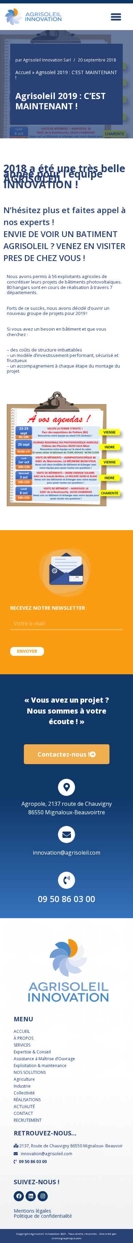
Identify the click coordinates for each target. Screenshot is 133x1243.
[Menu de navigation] (119, 16)
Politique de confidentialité (43, 1216)
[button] (66, 754)
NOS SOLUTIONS (30, 1072)
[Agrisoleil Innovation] (33, 16)
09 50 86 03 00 (66, 898)
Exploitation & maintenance (40, 1065)
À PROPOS (23, 1038)
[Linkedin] (31, 1196)
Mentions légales (32, 1210)
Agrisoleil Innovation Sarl (47, 60)
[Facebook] (19, 1196)
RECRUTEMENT (28, 1120)
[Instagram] (43, 1196)
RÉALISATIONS (27, 1100)
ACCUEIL (22, 1031)
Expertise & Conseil (32, 1052)
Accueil (23, 72)
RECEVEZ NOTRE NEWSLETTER (47, 607)
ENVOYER (27, 651)
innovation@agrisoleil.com (66, 852)
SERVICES (22, 1045)
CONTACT (23, 1113)
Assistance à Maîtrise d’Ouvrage (44, 1059)
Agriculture (24, 1079)
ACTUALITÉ (24, 1106)
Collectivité (24, 1093)
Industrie (22, 1086)
